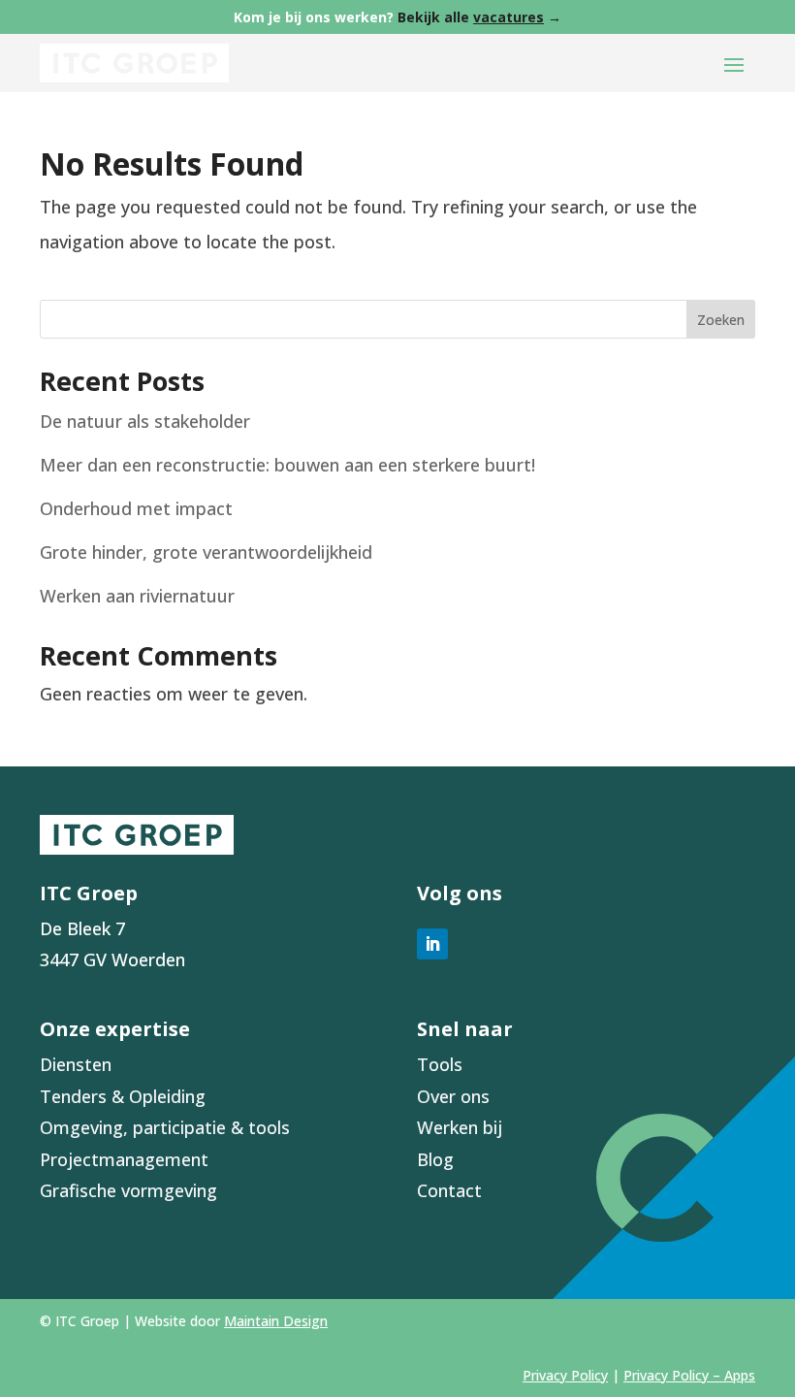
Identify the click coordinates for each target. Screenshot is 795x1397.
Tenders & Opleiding (123, 1096)
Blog (435, 1159)
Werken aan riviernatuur (137, 595)
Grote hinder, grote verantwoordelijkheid (206, 552)
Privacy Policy (565, 1375)
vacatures (508, 17)
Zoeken (721, 319)
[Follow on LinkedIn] (432, 943)
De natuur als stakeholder (145, 421)
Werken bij (459, 1127)
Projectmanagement (124, 1159)
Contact (449, 1190)
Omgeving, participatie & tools (165, 1127)
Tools (439, 1064)
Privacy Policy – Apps (689, 1375)
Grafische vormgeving (128, 1190)
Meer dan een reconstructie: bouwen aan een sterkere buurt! (287, 464)
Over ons (453, 1096)
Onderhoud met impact (136, 508)
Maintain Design (276, 1321)
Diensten (75, 1064)
